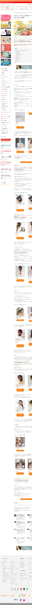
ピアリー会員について (22, 562)
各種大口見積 (21, 577)
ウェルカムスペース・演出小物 (14, 573)
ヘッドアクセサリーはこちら (20, 320)
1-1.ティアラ (17, 51)
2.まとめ (16, 61)
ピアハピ (30, 562)
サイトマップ (12, 603)
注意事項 (27, 603)
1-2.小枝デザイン (18, 52)
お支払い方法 (21, 561)
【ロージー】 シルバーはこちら (20, 210)
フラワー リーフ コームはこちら (20, 280)
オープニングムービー (13, 565)
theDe (30, 568)
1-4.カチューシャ (18, 55)
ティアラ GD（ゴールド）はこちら (20, 152)
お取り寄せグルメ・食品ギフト (14, 583)
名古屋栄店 (30, 576)
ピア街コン (30, 563)
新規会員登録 (28, 4)
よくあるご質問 (22, 563)
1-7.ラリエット (18, 59)
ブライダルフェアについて (4, 184)
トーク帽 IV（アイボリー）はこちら (20, 473)
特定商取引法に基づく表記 (17, 603)
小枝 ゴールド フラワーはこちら (20, 238)
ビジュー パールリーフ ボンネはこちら (20, 415)
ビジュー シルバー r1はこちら (20, 127)
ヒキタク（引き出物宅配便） (6, 573)
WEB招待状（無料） (5, 561)
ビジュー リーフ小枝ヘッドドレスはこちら (20, 346)
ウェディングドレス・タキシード (14, 577)
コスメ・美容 (12, 578)
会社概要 (14, 603)
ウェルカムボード (13, 574)
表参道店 (30, 575)
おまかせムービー (13, 564)
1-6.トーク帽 (17, 58)
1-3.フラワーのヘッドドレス (20, 54)
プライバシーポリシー (22, 603)
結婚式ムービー (12, 561)
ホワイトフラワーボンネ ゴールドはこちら (20, 390)
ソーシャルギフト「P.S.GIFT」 (14, 584)
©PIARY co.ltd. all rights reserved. (19, 604)
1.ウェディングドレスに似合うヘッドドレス (21, 50)
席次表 (3, 563)
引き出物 (4, 571)
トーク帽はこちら (20, 450)
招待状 (3, 562)
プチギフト (4, 570)
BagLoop (30, 569)
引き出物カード (4, 572)
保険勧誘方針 (25, 603)
